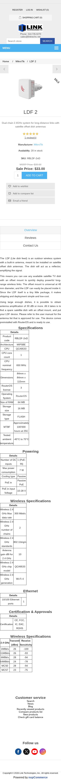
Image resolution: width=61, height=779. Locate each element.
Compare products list (30, 711)
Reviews (30, 237)
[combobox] (23, 41)
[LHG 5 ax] (56, 69)
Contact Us (30, 245)
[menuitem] (30, 701)
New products (30, 714)
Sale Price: (25, 169)
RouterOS (21, 396)
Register (17, 10)
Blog (30, 706)
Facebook (18, 751)
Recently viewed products (30, 709)
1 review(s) (30, 137)
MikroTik (38, 144)
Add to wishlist (20, 186)
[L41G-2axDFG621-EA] (4, 69)
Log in (29, 10)
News (31, 703)
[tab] (30, 230)
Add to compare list (23, 193)
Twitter (26, 751)
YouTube (34, 751)
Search (47, 41)
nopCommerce (38, 777)
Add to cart (34, 175)
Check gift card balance (30, 717)
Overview (30, 230)
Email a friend (20, 200)
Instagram (42, 751)
